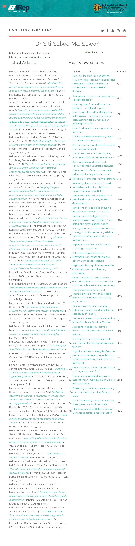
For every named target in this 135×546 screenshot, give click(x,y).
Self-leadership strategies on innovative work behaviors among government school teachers (91, 257)
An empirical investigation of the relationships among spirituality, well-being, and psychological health (93, 220)
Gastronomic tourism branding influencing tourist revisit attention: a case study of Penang (92, 310)
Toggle (6, 6)
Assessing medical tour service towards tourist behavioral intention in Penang (93, 330)
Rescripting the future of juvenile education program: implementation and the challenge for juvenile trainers (93, 281)
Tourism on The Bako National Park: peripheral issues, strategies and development (92, 199)
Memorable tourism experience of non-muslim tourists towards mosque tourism (93, 343)
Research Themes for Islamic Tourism (93, 178)
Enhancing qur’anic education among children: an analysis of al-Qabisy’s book (93, 392)
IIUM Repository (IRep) (31, 30)
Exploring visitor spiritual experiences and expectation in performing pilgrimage (93, 269)
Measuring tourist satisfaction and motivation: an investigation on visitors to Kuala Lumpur (93, 379)
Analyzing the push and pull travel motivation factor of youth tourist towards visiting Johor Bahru (91, 187)
